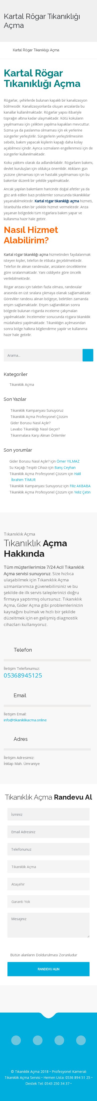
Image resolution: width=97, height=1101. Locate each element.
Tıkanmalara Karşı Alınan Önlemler (38, 435)
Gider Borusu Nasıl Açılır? (30, 422)
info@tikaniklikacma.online (25, 719)
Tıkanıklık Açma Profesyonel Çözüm (39, 416)
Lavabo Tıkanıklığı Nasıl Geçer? (35, 429)
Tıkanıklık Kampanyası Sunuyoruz (36, 410)
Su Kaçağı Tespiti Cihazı (28, 467)
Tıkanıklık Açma (21, 384)
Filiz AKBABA (80, 485)
